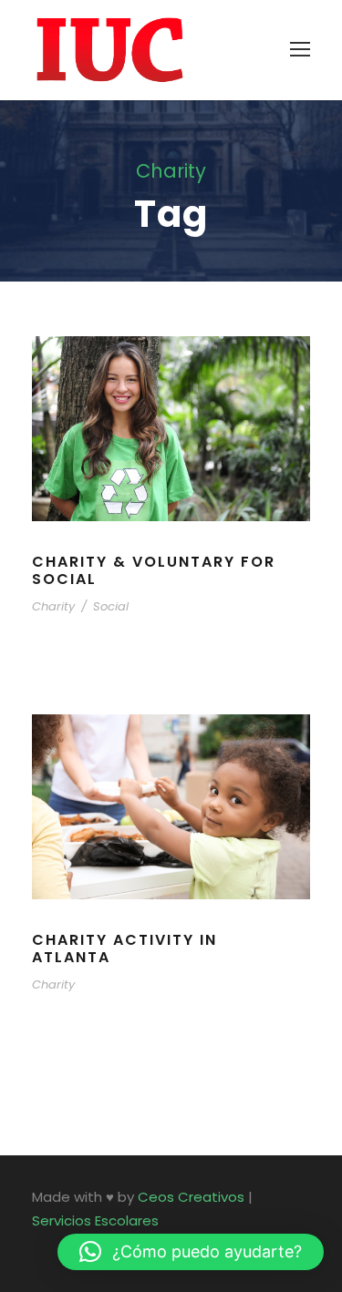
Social (111, 606)
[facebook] (39, 1246)
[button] (190, 1252)
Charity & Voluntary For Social (153, 570)
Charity (53, 606)
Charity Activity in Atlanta (124, 948)
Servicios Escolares (95, 1220)
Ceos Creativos (191, 1196)
